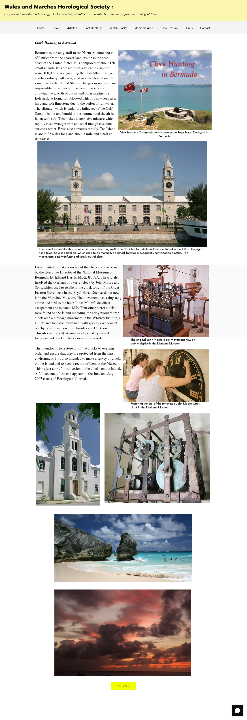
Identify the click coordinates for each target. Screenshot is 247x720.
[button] (144, 28)
